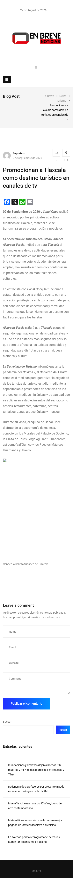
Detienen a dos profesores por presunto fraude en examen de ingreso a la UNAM (36, 789)
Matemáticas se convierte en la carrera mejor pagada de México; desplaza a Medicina (35, 823)
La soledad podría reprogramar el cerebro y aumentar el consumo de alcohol (34, 839)
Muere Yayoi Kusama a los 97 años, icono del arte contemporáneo (35, 806)
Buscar (7, 721)
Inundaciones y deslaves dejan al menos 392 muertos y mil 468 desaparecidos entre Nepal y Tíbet (36, 770)
